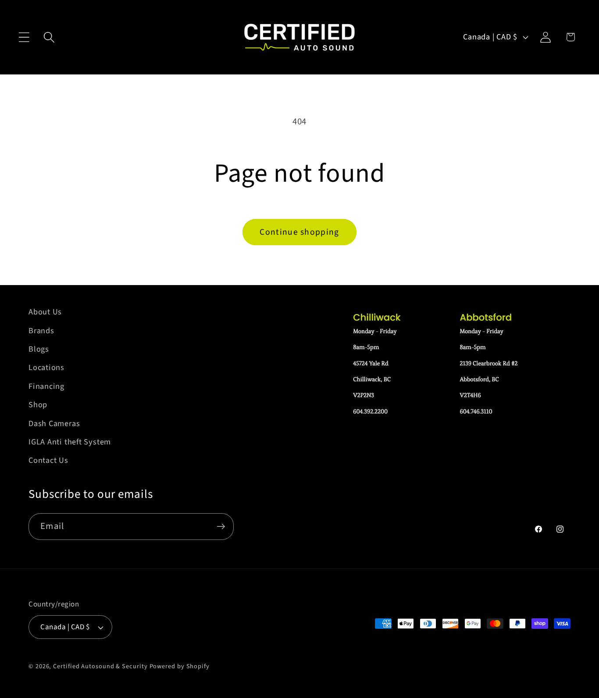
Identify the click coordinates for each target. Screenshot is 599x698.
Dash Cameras (54, 423)
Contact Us (48, 460)
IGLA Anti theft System (70, 442)
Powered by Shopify (180, 666)
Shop (38, 404)
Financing (46, 386)
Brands (41, 330)
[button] (23, 37)
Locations (46, 367)
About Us (45, 311)
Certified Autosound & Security (100, 666)
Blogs (39, 349)
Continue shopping (299, 232)
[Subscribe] (220, 526)
